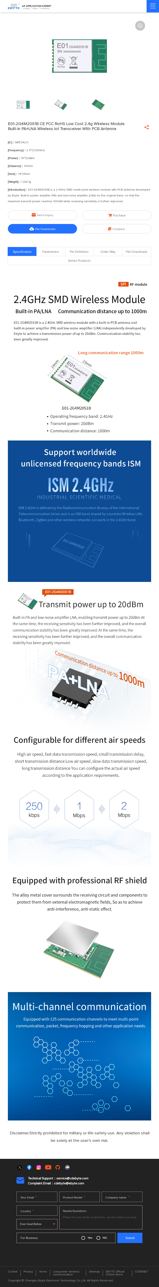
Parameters (50, 251)
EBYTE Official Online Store (115, 1273)
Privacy (28, 1271)
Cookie (13, 1271)
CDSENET (141, 1271)
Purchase (117, 215)
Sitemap (94, 1271)
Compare (116, 229)
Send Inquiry (42, 215)
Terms (43, 1271)
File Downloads (42, 229)
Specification (22, 251)
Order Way (108, 251)
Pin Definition (79, 251)
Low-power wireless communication (66, 1273)
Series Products (79, 260)
